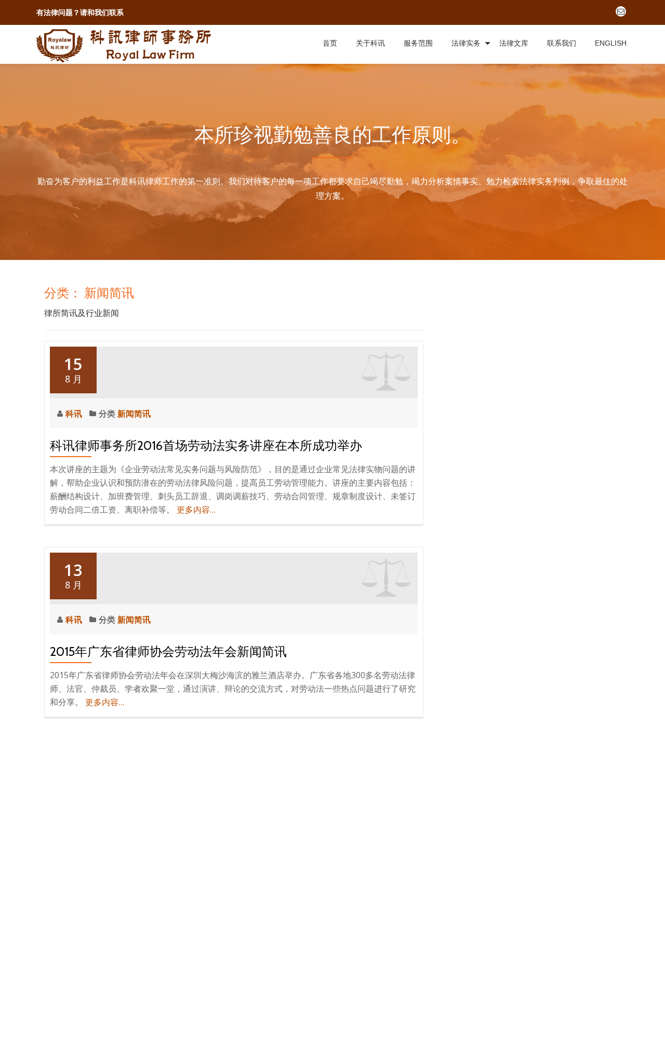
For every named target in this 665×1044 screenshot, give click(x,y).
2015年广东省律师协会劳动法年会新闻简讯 (168, 651)
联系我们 (561, 43)
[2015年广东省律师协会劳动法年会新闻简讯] (234, 577)
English (611, 43)
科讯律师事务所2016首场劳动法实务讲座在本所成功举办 (206, 445)
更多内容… (196, 509)
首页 (330, 43)
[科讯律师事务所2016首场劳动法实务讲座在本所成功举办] (234, 371)
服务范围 (418, 43)
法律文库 (513, 43)
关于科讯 (370, 43)
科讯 (74, 413)
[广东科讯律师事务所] (126, 44)
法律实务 (466, 43)
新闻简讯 (134, 413)
